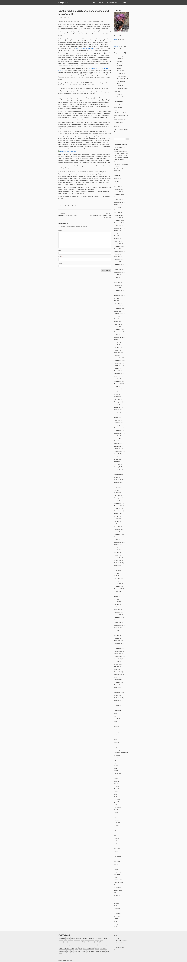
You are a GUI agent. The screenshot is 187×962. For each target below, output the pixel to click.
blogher (61, 941)
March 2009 (117, 578)
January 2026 (117, 192)
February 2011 (118, 529)
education (116, 781)
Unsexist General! (119, 105)
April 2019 (117, 350)
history (116, 812)
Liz (68, 17)
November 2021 (118, 290)
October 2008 (117, 591)
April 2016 (117, 397)
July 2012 (116, 485)
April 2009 (117, 576)
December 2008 (118, 586)
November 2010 (118, 537)
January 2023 (117, 262)
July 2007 (116, 630)
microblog (116, 838)
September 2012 (118, 480)
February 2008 (118, 612)
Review (116, 885)
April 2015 (117, 417)
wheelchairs (117, 916)
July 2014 (116, 435)
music (115, 843)
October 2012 (117, 477)
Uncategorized (118, 913)
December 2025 (118, 194)
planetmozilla (117, 861)
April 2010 (117, 555)
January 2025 (117, 217)
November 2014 (118, 430)
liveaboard (117, 833)
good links (117, 802)
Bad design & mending (120, 112)
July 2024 (116, 233)
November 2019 (118, 332)
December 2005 (118, 679)
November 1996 (118, 692)
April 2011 (117, 524)
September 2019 (118, 337)
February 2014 (118, 443)
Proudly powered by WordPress (65, 960)
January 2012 (117, 500)
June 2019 (117, 345)
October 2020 (117, 311)
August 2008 (117, 596)
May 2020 (116, 319)
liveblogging (105, 945)
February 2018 (118, 373)
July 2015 (116, 412)
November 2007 (118, 620)
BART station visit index (121, 940)
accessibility (62, 938)
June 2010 (117, 550)
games (116, 791)
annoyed (73, 938)
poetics (72, 948)
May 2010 (116, 552)
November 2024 (118, 223)
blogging (116, 732)
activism (116, 713)
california (76, 206)
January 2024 (117, 243)
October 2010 (117, 539)
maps (115, 835)
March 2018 (117, 371)
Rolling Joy (120, 85)
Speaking (124, 2)
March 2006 (117, 672)
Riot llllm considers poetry (121, 129)
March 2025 (117, 212)
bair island (117, 719)
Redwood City (118, 880)
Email (60, 256)
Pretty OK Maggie (121, 76)
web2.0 (92, 951)
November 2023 (118, 246)
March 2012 (117, 495)
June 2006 (117, 664)
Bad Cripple (120, 97)
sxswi (75, 951)
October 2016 (117, 386)
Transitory (100, 2)
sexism (68, 951)
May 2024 (116, 236)
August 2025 (117, 204)
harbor (116, 809)
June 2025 (117, 207)
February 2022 (118, 285)
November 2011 (118, 506)
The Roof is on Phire (122, 78)
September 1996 (118, 698)
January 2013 (117, 469)
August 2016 (117, 389)
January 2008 (117, 615)
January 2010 (117, 557)
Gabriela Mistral (62, 945)
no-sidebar (117, 848)
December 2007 (118, 617)
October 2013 (117, 448)
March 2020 (117, 324)
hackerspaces (117, 807)
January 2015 (117, 425)
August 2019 (117, 339)
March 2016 (117, 399)
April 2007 (117, 638)
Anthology (118, 945)
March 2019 (117, 352)
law (115, 830)
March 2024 (117, 241)
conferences (117, 758)
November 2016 (118, 384)
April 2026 (117, 184)
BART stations (118, 724)
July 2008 (116, 599)
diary (115, 768)
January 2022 (117, 288)
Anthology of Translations (88, 938)
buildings (116, 742)
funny (101, 941)
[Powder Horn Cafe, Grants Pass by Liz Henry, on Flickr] (67, 151)
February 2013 (118, 467)
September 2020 (118, 313)
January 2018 (117, 376)
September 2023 (118, 251)
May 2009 (116, 573)
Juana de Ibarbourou (92, 945)
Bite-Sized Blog (121, 71)
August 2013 (117, 454)
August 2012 (117, 482)
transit (115, 906)
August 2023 (117, 254)
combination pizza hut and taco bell (85, 48)
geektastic (75, 945)
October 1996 (117, 695)
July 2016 (116, 391)
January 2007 (117, 646)
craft (115, 760)
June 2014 (117, 438)
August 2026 (117, 179)
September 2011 (118, 511)
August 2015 (117, 410)
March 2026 (117, 186)
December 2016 (118, 381)
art (115, 716)
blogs (115, 734)
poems (116, 864)
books (115, 739)
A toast (116, 110)
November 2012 (118, 474)
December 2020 (118, 308)
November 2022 (118, 267)
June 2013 (117, 459)
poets (80, 948)
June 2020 (117, 316)
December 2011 (118, 503)
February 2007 (118, 643)
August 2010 (117, 544)
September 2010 (118, 542)
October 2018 (117, 365)
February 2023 (118, 259)
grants (115, 804)
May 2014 (116, 441)
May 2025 (116, 210)
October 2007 (117, 622)
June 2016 (117, 394)
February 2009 (118, 581)
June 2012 (117, 487)
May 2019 (116, 347)
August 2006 (117, 659)
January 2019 (117, 358)
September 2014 (118, 433)
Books (116, 39)
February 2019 (118, 355)
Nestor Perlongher (120, 947)
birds (115, 729)
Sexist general (118, 107)
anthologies (78, 938)
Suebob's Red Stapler (123, 88)
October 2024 (117, 225)
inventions (117, 820)
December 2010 (118, 534)
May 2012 (116, 490)
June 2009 (117, 570)
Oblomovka (120, 58)
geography (117, 799)
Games (116, 46)
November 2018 (118, 363)
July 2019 (116, 342)
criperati (116, 763)
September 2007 (118, 625)
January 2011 (117, 532)
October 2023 (117, 249)
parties (116, 859)
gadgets (69, 945)
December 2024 (118, 220)
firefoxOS (116, 789)
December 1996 (118, 690)
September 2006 (118, 656)
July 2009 (116, 568)
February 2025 (118, 215)
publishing (117, 874)
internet (116, 817)
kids (115, 828)
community (117, 750)
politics (116, 869)
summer (116, 898)
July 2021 (116, 298)
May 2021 (116, 301)
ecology (116, 778)
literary (100, 945)
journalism (117, 822)
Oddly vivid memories (119, 120)
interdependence (118, 815)
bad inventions (99, 938)
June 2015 (117, 415)
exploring (116, 784)
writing (116, 924)
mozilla (116, 841)
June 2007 (117, 633)
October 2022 (117, 269)
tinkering (116, 903)
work (115, 921)
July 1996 (116, 703)
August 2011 (117, 513)
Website (60, 263)
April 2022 (117, 280)
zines (115, 926)
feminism (116, 786)
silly (115, 893)
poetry (115, 867)
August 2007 (117, 628)
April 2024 (117, 238)
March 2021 (117, 303)
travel (82, 206)
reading (116, 877)
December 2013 (118, 446)
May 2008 (116, 604)
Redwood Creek (118, 882)
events (92, 941)
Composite (62, 2)
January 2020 (117, 326)
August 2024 (117, 230)
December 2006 (118, 648)
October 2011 (117, 508)
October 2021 (117, 293)
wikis (103, 951)
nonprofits (116, 851)
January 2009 (117, 583)
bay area (116, 726)
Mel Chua (119, 94)
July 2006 (116, 661)
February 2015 (118, 423)
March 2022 (117, 282)
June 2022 (117, 277)
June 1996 (117, 705)
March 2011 (117, 526)
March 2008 (117, 609)
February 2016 (118, 402)
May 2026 (116, 181)
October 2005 (117, 685)
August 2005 (117, 687)
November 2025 (118, 197)
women (116, 918)
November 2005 (118, 682)
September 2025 (118, 202)
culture (116, 765)
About (94, 2)
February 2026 (118, 189)
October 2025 (117, 199)
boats (115, 737)
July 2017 (116, 378)
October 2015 (117, 407)
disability (116, 771)
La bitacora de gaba (122, 73)
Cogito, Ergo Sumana (122, 56)
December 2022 (118, 264)
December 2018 (118, 360)
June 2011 (117, 519)
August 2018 (117, 368)
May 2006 (116, 666)
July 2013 (116, 456)
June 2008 (117, 602)
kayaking (116, 825)
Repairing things (118, 122)
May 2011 (116, 521)
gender (116, 794)
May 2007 (116, 635)
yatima (119, 68)
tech (115, 900)
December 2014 (118, 428)
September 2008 (118, 594)
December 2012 (118, 472)
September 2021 (118, 295)
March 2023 (117, 256)
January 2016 (117, 404)
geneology (117, 796)
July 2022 (116, 275)
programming (117, 872)
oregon (79, 206)
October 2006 (117, 654)
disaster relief (117, 773)
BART (115, 721)
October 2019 (117, 334)
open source (117, 856)
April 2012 (117, 493)
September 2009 (118, 563)
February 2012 (118, 498)
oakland (116, 854)
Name (60, 250)
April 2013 (117, 461)
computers (117, 755)
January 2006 (117, 677)
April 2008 (117, 607)
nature (116, 846)
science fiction (118, 890)
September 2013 (118, 451)
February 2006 (118, 674)
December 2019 (118, 329)
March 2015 (117, 420)
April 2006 (117, 669)
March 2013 (117, 464)
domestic (116, 776)
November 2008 (118, 589)
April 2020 (117, 321)
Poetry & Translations (112, 2)
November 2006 (118, 651)
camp (115, 747)
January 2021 (117, 306)
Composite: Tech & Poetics (66, 206)
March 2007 (117, 641)
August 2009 (117, 565)
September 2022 (118, 272)
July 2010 (116, 547)
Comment (60, 230)
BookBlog (119, 61)
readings (97, 948)
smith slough (117, 895)
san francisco (117, 887)
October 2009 (117, 560)
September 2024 (118, 228)
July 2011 (116, 516)
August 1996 (117, 700)
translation (117, 908)
